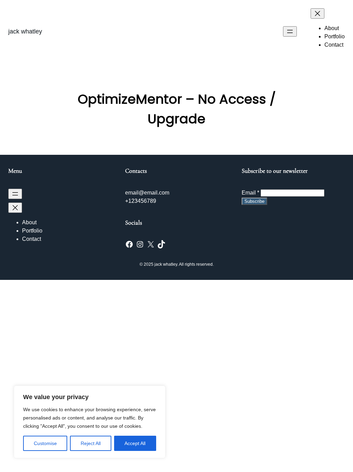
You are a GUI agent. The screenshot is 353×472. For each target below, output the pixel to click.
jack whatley (25, 31)
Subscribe (254, 201)
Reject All (91, 443)
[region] (89, 422)
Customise (45, 443)
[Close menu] (317, 13)
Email (250, 193)
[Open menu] (290, 31)
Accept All (134, 443)
